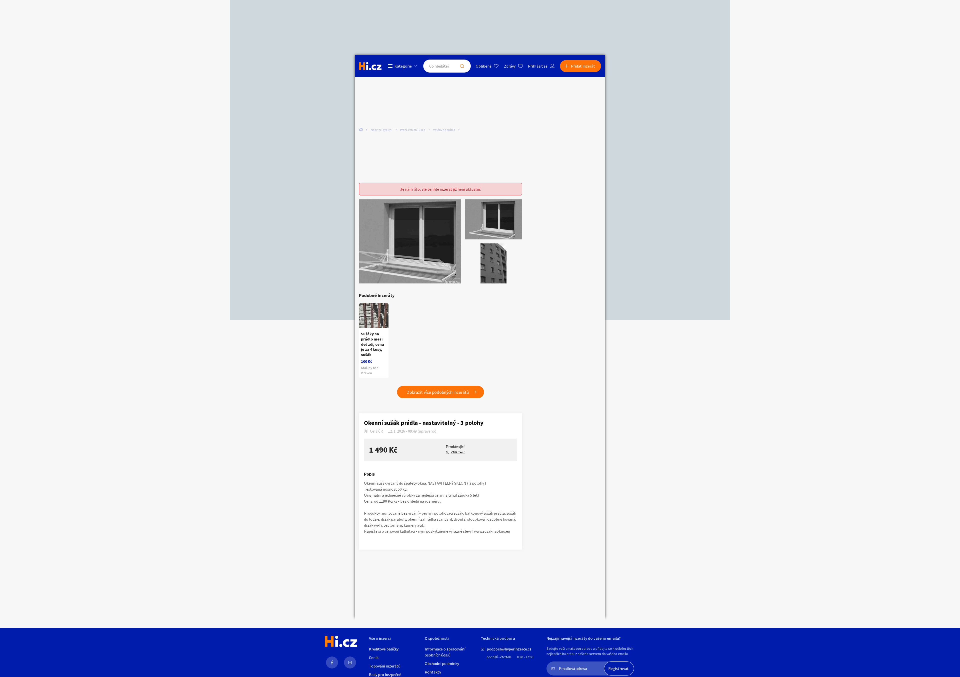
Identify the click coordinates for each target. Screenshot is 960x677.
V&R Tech (458, 452)
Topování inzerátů (384, 665)
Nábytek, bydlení (381, 130)
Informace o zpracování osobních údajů (445, 651)
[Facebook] (332, 662)
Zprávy (510, 66)
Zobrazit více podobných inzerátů (438, 392)
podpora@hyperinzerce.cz (509, 648)
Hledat (462, 66)
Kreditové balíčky (383, 648)
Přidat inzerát (583, 66)
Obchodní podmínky (442, 663)
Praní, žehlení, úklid (412, 130)
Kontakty (433, 671)
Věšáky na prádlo (444, 130)
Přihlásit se (538, 66)
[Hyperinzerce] (370, 66)
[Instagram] (350, 662)
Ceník (373, 657)
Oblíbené (484, 66)
